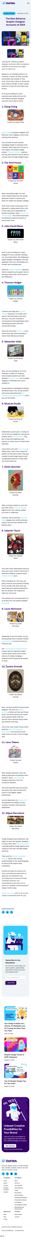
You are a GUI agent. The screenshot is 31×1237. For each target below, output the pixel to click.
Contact (17, 1217)
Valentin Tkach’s (8, 576)
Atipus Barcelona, (22, 844)
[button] (28, 3)
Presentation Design (21, 1200)
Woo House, (22, 449)
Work (16, 1180)
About (5, 1183)
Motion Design (19, 1195)
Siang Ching (6, 132)
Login (5, 1180)
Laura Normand (7, 641)
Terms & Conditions (7, 1230)
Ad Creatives (18, 1185)
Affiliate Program (6, 1188)
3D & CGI (17, 1183)
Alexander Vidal (13, 378)
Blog (5, 1214)
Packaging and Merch (21, 1197)
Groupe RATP (23, 800)
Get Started (10, 1146)
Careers (6, 1192)
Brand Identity (19, 1188)
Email (16, 1190)
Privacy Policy (19, 1230)
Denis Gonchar (19, 508)
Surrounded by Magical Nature (16, 649)
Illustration (18, 1192)
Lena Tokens (17, 778)
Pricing (6, 1185)
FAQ (5, 1217)
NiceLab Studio (17, 437)
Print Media (18, 1202)
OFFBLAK (20, 331)
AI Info (5, 1219)
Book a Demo (18, 1214)
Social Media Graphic (21, 1205)
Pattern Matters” (14, 152)
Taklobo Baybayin (15, 270)
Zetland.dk (5, 603)
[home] (9, 3)
